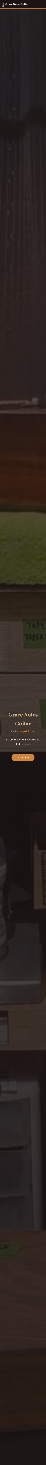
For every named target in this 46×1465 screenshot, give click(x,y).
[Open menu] (41, 4)
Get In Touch (23, 757)
